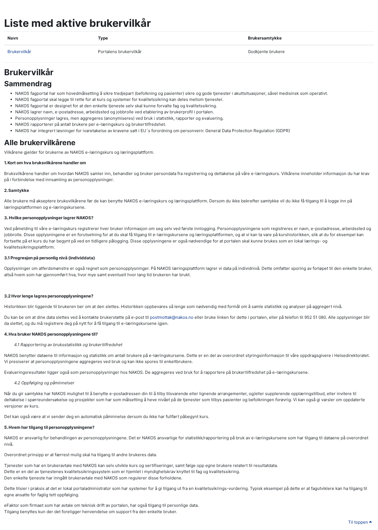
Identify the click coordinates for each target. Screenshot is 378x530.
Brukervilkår (19, 51)
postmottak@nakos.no (171, 317)
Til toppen (358, 522)
